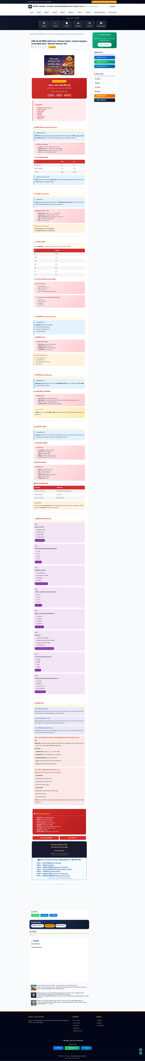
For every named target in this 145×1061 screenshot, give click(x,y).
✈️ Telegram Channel (101, 66)
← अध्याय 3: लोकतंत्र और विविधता (45, 837)
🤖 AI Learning (112, 12)
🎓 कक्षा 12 (88, 12)
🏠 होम (31, 12)
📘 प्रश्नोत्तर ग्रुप (58, 1048)
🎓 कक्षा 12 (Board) (100, 100)
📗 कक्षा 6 (38, 12)
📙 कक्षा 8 (54, 12)
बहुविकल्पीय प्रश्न (40, 118)
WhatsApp (35, 915)
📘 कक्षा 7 (46, 12)
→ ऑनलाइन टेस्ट (75, 1028)
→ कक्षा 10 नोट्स (76, 1020)
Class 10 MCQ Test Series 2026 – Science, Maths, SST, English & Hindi (57, 985)
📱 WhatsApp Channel (101, 62)
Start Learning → (104, 44)
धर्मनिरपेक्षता (39, 114)
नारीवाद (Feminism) (41, 109)
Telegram (44, 915)
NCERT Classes (66, 1056)
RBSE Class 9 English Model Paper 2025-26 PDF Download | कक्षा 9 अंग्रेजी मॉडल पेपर (60, 1001)
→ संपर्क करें (98, 1023)
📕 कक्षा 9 (62, 12)
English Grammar (37, 926)
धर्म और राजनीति (40, 111)
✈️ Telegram (86, 1048)
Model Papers (61, 926)
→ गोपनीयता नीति (100, 1025)
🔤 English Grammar (99, 12)
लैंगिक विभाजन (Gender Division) (44, 107)
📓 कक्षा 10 (71, 12)
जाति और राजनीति (40, 116)
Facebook (53, 915)
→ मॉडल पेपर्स (75, 1025)
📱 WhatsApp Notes (72, 1048)
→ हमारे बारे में (99, 1020)
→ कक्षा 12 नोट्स (76, 1023)
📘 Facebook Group (100, 57)
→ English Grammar (77, 1031)
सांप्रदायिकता (39, 113)
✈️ (141, 1053)
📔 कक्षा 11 (79, 12)
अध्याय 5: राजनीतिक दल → (73, 837)
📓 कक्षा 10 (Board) (100, 96)
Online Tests (50, 926)
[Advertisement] (72, 896)
